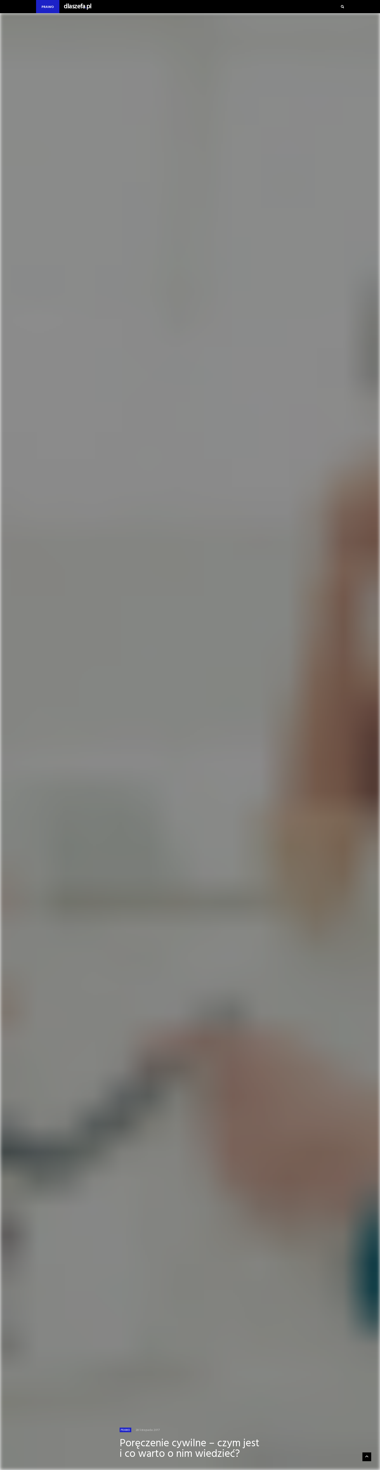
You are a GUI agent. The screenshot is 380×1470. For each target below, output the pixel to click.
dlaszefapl (77, 6)
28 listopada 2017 (148, 1430)
